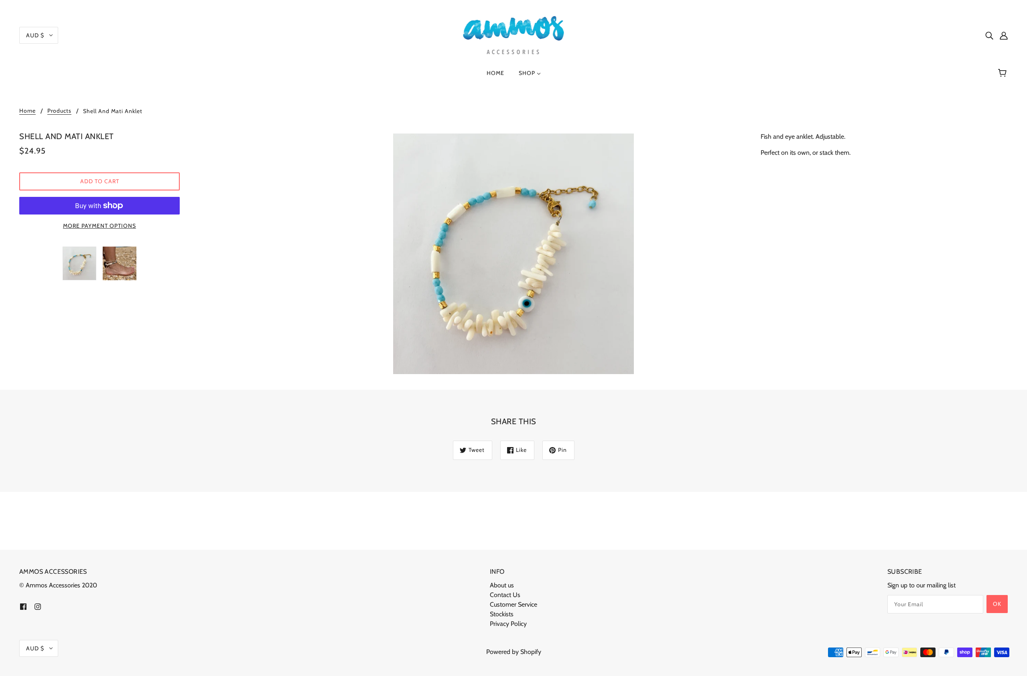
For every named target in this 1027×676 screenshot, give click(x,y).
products (59, 111)
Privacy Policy (508, 623)
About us (502, 585)
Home (27, 111)
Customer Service (513, 604)
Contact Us (505, 595)
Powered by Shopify (513, 652)
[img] (989, 35)
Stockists (502, 614)
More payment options (99, 225)
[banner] (513, 34)
